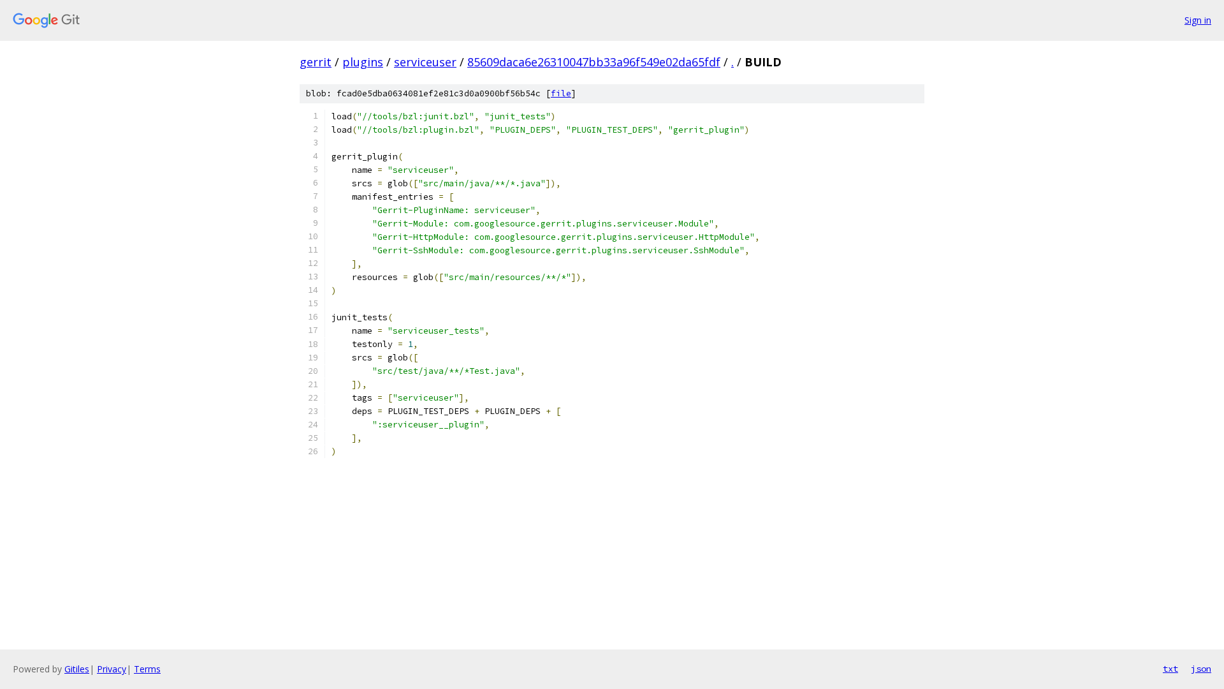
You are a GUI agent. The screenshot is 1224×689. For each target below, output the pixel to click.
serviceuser (425, 62)
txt (1170, 668)
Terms (147, 669)
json (1201, 668)
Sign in (1197, 20)
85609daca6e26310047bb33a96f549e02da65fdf (593, 62)
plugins (362, 62)
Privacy (111, 669)
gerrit (316, 62)
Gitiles (76, 669)
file (561, 93)
